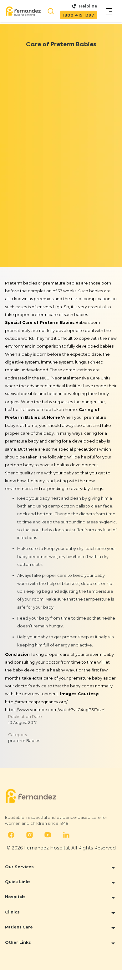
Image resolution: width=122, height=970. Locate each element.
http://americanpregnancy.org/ (36, 702)
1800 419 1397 (78, 15)
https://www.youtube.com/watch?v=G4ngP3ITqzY (54, 709)
